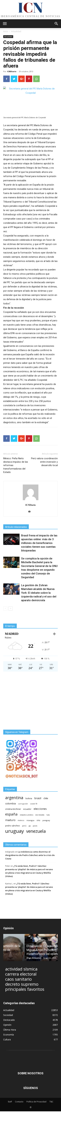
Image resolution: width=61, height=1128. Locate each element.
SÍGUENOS (30, 1088)
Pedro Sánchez (12, 825)
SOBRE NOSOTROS (30, 1073)
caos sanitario (18, 979)
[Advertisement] (30, 700)
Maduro (10, 820)
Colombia (10, 803)
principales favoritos (24, 989)
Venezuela (36, 831)
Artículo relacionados (16, 527)
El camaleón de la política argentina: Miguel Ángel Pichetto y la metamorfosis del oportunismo (28, 950)
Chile (45, 798)
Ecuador (27, 809)
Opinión (7, 1024)
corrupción (23, 804)
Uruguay (14, 831)
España (11, 814)
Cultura (7, 1039)
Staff (10, 1101)
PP (30, 826)
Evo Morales (39, 815)
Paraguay (46, 820)
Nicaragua (30, 820)
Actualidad (16, 31)
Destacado (9, 1019)
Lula (48, 815)
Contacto (19, 1101)
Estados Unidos (26, 815)
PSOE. (35, 825)
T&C (51, 1101)
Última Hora (9, 1029)
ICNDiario (11, 71)
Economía (8, 1034)
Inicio (5, 31)
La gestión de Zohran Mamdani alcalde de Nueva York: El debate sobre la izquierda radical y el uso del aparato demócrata (38, 593)
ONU (38, 820)
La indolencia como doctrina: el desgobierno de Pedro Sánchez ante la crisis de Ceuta (30, 855)
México (21, 820)
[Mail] (30, 512)
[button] (56, 23)
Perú (24, 826)
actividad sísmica (21, 969)
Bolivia (29, 798)
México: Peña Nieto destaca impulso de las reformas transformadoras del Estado (15, 465)
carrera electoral (20, 974)
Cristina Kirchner (13, 808)
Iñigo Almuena (12, 958)
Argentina (14, 797)
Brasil (37, 798)
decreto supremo (21, 984)
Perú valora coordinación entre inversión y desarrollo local (44, 462)
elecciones (40, 809)
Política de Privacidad (36, 1101)
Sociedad (8, 1015)
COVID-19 (33, 803)
